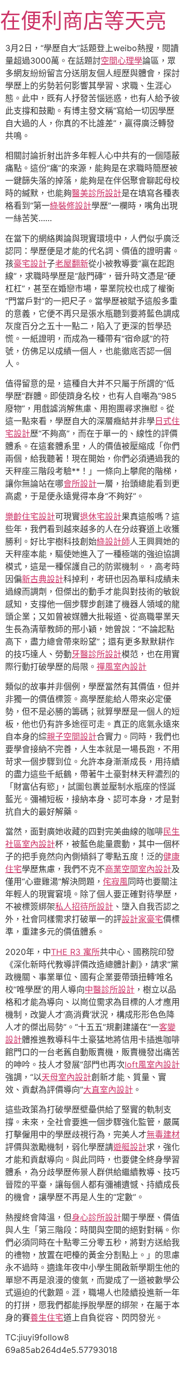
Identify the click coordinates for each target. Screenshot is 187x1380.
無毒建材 (163, 1134)
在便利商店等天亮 (83, 20)
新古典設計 (42, 579)
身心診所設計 (97, 1217)
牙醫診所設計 (97, 654)
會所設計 (80, 483)
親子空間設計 (72, 736)
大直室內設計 (108, 1089)
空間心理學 (121, 60)
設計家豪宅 (142, 919)
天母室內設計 (66, 1077)
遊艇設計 (129, 1147)
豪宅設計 (30, 263)
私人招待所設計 (84, 906)
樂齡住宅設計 (30, 516)
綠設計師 (113, 541)
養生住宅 (46, 1317)
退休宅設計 (101, 516)
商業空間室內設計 (138, 869)
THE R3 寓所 (75, 952)
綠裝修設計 (70, 205)
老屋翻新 (71, 263)
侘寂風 (115, 881)
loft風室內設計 (152, 1064)
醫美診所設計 (97, 193)
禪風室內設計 (121, 666)
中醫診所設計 (110, 989)
